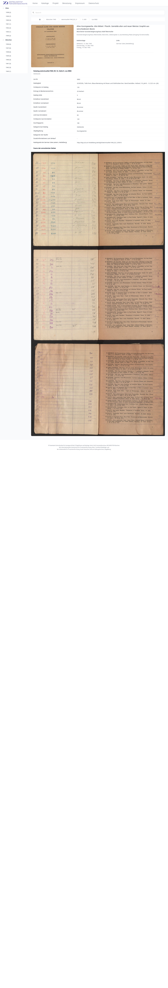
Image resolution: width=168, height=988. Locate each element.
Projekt (56, 3)
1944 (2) (8, 36)
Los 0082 (94, 19)
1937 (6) (8, 48)
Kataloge (45, 3)
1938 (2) (8, 12)
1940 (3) (8, 20)
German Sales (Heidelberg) (125, 43)
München (8, 40)
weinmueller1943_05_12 (69, 19)
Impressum (80, 3)
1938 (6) (8, 52)
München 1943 (51, 19)
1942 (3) (8, 67)
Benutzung (66, 3)
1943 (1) (8, 32)
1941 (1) (8, 24)
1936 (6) (8, 44)
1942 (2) (8, 28)
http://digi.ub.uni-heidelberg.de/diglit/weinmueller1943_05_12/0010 (99, 142)
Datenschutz (94, 3)
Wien (7, 8)
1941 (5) (8, 63)
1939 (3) (8, 56)
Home (35, 3)
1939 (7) (8, 16)
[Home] (40, 19)
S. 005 (84, 19)
